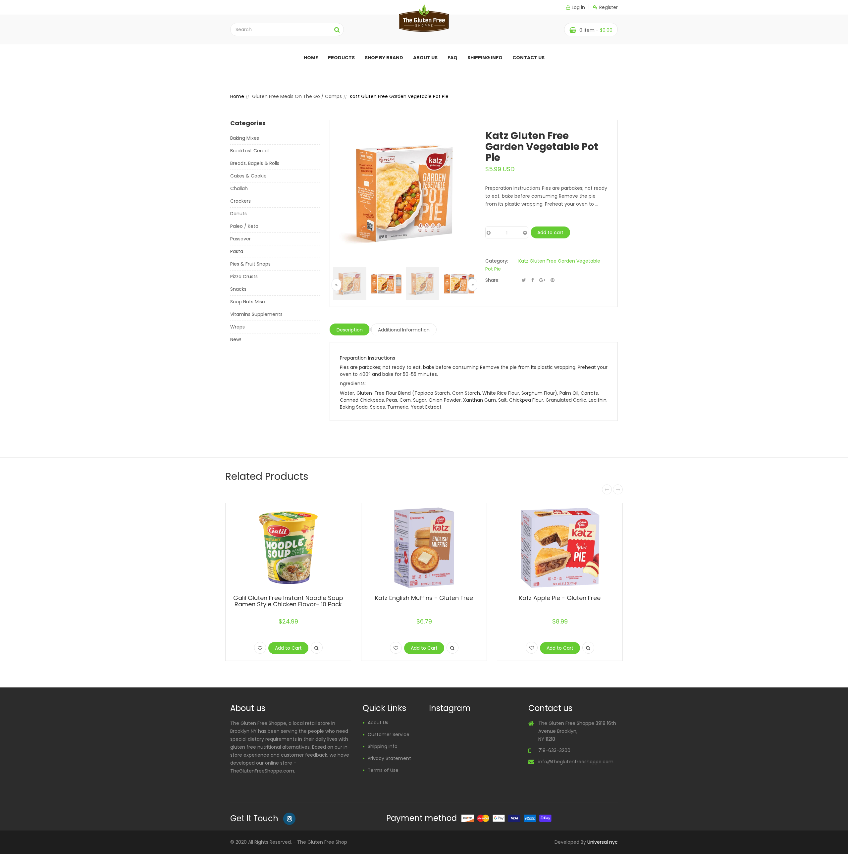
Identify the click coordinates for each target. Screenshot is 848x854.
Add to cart (550, 232)
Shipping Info (485, 57)
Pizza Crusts (244, 276)
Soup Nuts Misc (247, 301)
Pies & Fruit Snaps (250, 264)
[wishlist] (260, 648)
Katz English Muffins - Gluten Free (424, 598)
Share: (492, 280)
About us (425, 57)
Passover (240, 238)
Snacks (238, 289)
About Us (378, 722)
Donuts (238, 213)
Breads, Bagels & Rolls (254, 163)
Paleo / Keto (244, 226)
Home (311, 57)
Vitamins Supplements (256, 314)
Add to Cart (288, 648)
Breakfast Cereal (249, 150)
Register (608, 7)
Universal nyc (602, 842)
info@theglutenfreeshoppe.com (575, 761)
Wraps (237, 327)
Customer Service (388, 734)
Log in (578, 7)
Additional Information (404, 330)
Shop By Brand (384, 57)
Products (341, 57)
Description (350, 330)
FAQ (452, 57)
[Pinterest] (553, 280)
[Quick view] (317, 648)
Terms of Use (383, 770)
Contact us (528, 57)
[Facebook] (532, 280)
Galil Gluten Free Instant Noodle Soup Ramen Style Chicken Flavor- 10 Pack (288, 601)
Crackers (240, 201)
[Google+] (542, 280)
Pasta (236, 251)
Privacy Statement (389, 758)
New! (235, 339)
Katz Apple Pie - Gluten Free (560, 598)
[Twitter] (524, 280)
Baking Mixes (244, 138)
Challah (239, 188)
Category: (496, 261)
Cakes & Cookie (248, 176)
